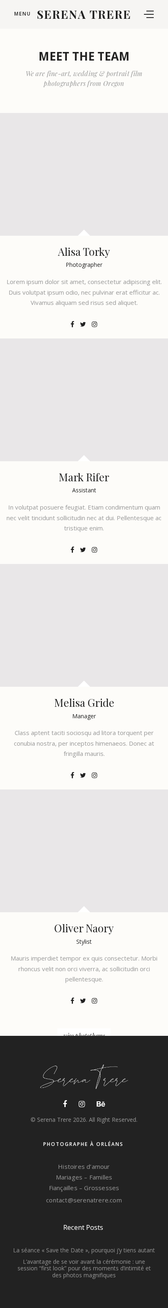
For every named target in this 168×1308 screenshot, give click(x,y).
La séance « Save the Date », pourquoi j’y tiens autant (84, 1250)
